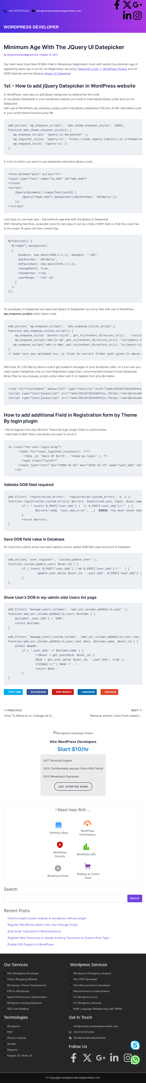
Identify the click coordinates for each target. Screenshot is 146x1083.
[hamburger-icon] (138, 27)
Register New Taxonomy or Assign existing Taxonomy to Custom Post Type (58, 938)
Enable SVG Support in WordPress (31, 944)
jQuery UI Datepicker (58, 73)
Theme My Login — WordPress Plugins (102, 69)
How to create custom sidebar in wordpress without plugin (47, 918)
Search (10, 889)
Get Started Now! (73, 786)
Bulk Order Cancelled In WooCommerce (34, 931)
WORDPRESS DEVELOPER (31, 27)
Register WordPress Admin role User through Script (42, 924)
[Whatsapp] (135, 1060)
